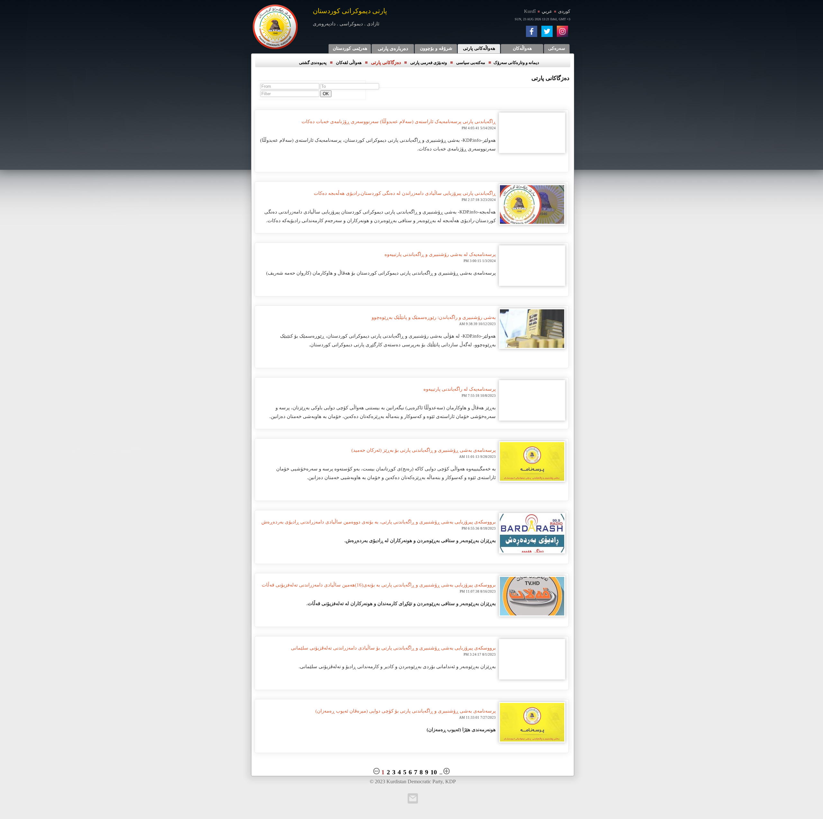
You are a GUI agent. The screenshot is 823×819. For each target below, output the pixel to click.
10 (433, 772)
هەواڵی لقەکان (349, 62)
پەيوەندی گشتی (313, 62)
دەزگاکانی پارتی (386, 62)
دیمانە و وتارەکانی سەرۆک (516, 62)
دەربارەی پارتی (393, 48)
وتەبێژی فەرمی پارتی (428, 62)
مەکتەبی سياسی (470, 62)
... (440, 773)
